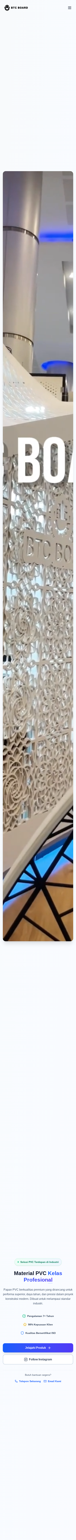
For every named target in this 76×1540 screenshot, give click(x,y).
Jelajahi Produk (35, 1347)
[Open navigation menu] (69, 7)
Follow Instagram (40, 1359)
